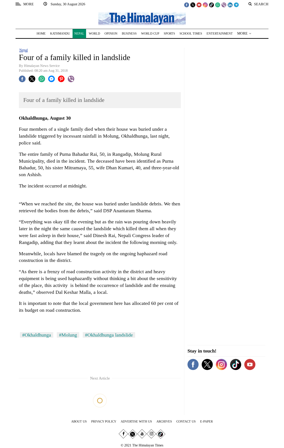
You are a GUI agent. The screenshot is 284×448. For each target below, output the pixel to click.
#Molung (68, 335)
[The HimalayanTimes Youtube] (199, 4)
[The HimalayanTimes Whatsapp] (217, 4)
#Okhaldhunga (36, 335)
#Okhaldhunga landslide (109, 335)
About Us (79, 421)
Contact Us (186, 421)
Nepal (23, 50)
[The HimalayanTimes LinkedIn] (230, 4)
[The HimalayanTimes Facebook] (186, 4)
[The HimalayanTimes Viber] (223, 4)
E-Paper (206, 421)
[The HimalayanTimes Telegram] (236, 4)
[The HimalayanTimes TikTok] (211, 4)
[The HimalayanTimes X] (192, 4)
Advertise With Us (136, 421)
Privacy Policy (103, 421)
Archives (164, 421)
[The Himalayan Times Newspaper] (142, 18)
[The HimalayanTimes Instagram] (205, 4)
